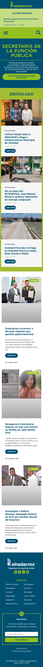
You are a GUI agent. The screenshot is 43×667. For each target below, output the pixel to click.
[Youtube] (27, 572)
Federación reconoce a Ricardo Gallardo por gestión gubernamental (19, 331)
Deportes (10, 600)
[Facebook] (15, 572)
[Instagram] (23, 572)
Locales (9, 592)
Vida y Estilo (29, 596)
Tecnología (28, 584)
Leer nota (11, 355)
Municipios (10, 588)
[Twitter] (19, 572)
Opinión (27, 588)
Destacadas (10, 130)
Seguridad (10, 596)
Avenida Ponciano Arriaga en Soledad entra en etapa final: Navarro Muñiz (20, 251)
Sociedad (28, 592)
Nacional (28, 600)
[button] (5, 32)
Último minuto (12, 584)
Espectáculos (12, 604)
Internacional (29, 604)
